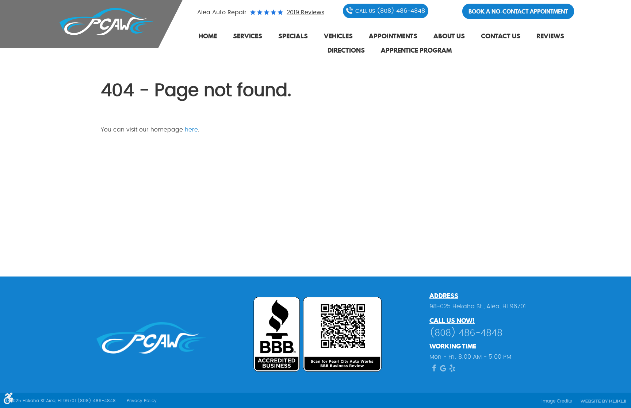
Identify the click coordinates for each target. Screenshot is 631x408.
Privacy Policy (142, 401)
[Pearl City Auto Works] (101, 21)
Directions (346, 50)
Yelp (452, 370)
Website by (603, 401)
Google (443, 370)
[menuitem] (208, 36)
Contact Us (500, 36)
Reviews (550, 36)
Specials (293, 36)
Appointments (393, 36)
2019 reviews (305, 12)
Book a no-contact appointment (518, 11)
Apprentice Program (416, 50)
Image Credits (557, 401)
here (191, 130)
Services (247, 36)
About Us (449, 36)
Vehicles (338, 36)
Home (208, 36)
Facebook (434, 370)
